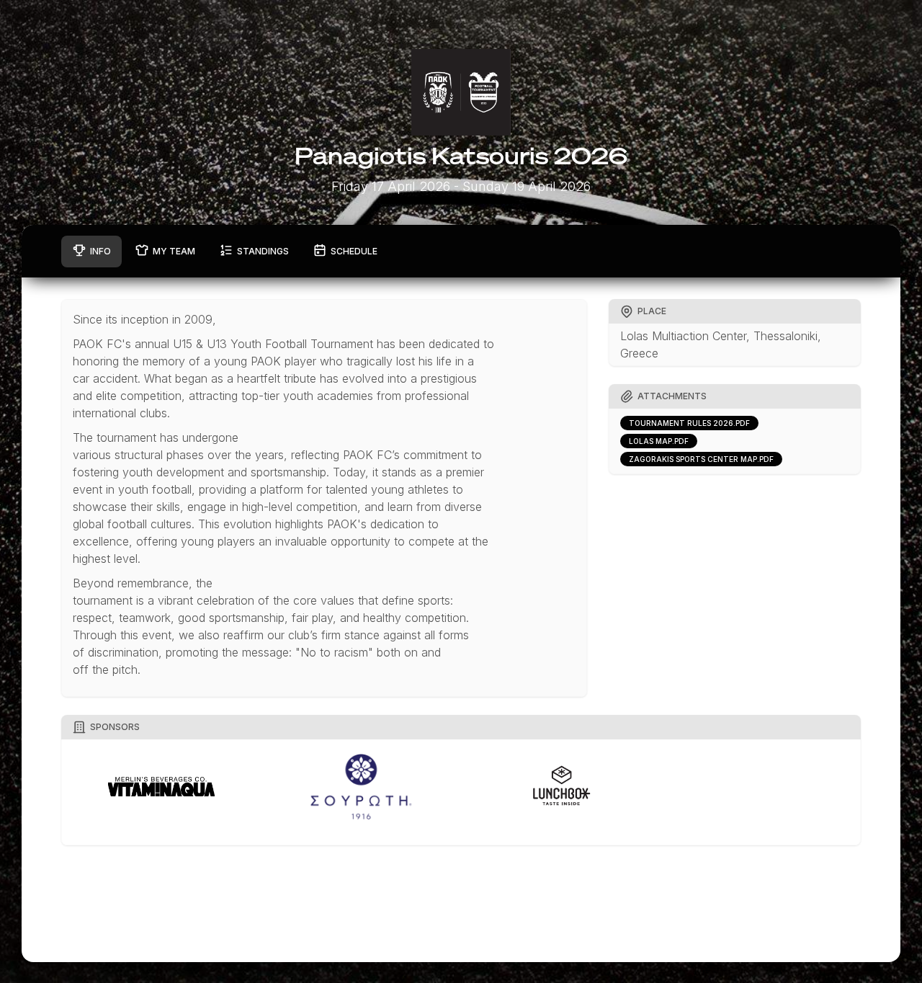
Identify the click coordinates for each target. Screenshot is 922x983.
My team (174, 251)
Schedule (354, 251)
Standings (263, 251)
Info (100, 251)
